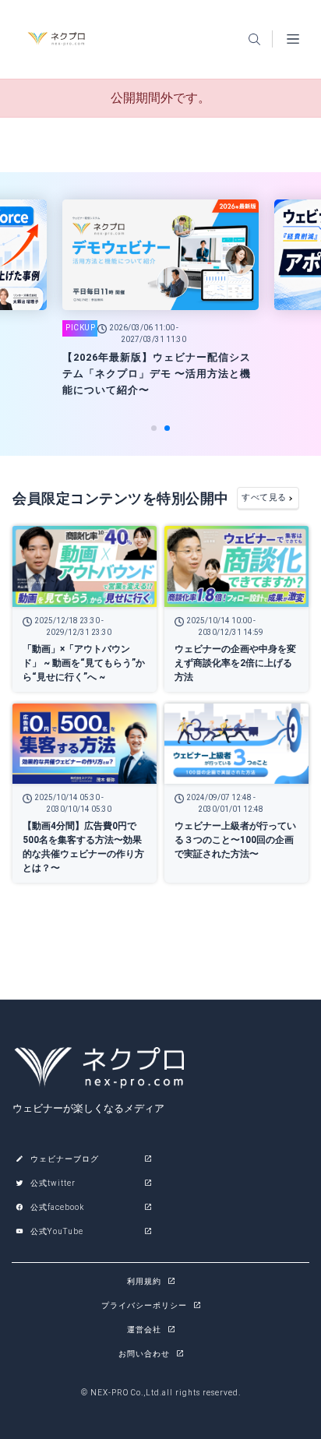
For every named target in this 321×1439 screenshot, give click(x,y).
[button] (154, 428)
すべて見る (264, 497)
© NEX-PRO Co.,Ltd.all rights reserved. (161, 1392)
